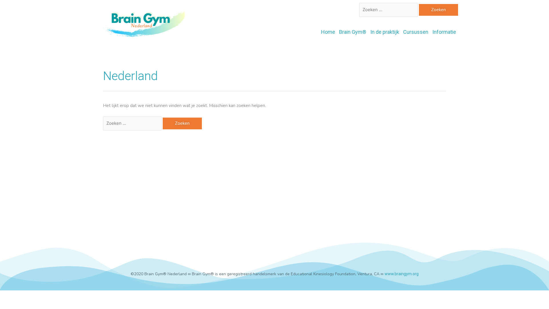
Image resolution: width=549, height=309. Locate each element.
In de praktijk (384, 32)
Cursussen (415, 32)
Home (328, 32)
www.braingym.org (402, 274)
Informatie (444, 32)
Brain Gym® (352, 32)
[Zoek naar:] (389, 10)
